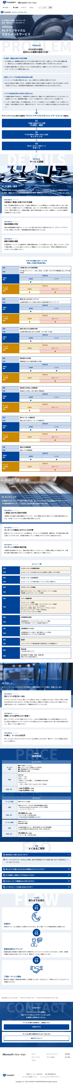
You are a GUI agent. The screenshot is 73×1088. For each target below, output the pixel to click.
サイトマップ (36, 1057)
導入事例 (15, 7)
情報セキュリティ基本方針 (34, 1074)
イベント (23, 7)
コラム (31, 7)
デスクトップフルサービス (27, 998)
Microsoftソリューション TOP (9, 998)
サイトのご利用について (29, 1077)
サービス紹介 (51, 1057)
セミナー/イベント (52, 1054)
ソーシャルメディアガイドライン (50, 1077)
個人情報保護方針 (50, 1074)
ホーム (34, 1054)
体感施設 (67, 1054)
